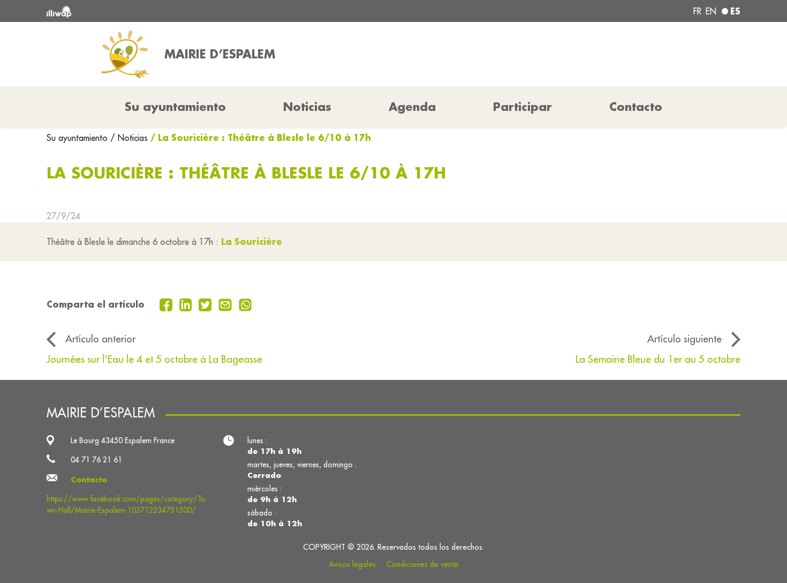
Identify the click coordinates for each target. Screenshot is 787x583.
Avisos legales (352, 564)
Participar (522, 106)
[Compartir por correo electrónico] (226, 303)
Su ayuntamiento (78, 137)
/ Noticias (129, 137)
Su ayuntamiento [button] (175, 106)
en (711, 11)
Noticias (307, 106)
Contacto (635, 106)
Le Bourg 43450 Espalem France (123, 440)
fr (697, 11)
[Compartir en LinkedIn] (187, 303)
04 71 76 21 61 (96, 460)
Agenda (412, 106)
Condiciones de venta (422, 564)
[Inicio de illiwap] (187, 11)
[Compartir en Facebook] (167, 303)
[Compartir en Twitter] (206, 303)
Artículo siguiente (684, 338)
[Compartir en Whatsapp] (245, 303)
